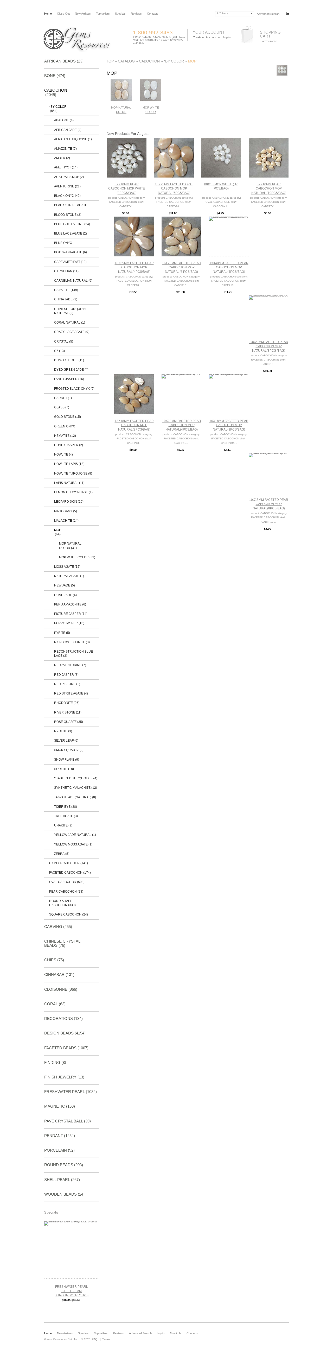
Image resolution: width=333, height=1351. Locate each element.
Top (110, 61)
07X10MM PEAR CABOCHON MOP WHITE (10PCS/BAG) (126, 188)
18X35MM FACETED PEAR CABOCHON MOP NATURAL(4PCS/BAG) (134, 267)
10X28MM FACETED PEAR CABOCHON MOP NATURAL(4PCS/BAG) (181, 425)
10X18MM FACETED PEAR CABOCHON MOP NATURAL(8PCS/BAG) (228, 425)
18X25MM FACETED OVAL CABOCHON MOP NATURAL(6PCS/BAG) (174, 188)
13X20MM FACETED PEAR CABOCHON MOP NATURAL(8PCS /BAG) (268, 346)
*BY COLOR (174, 61)
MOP (192, 61)
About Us (175, 1333)
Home (48, 13)
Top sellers (103, 13)
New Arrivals (83, 13)
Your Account (209, 32)
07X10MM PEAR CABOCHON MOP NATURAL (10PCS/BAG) (268, 188)
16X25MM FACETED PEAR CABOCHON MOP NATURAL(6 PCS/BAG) (181, 267)
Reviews (136, 13)
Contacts (152, 13)
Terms (106, 1339)
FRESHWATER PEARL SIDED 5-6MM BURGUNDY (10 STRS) (71, 1291)
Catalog (126, 61)
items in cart (268, 41)
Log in (160, 1333)
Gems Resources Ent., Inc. (61, 1339)
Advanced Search (268, 13)
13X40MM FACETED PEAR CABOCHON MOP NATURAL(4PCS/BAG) (228, 267)
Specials (120, 13)
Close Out (63, 13)
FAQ (95, 1339)
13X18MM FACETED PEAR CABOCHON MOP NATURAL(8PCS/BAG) (134, 425)
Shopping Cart (270, 34)
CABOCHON (149, 61)
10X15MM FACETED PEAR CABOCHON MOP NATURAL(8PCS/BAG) (268, 504)
